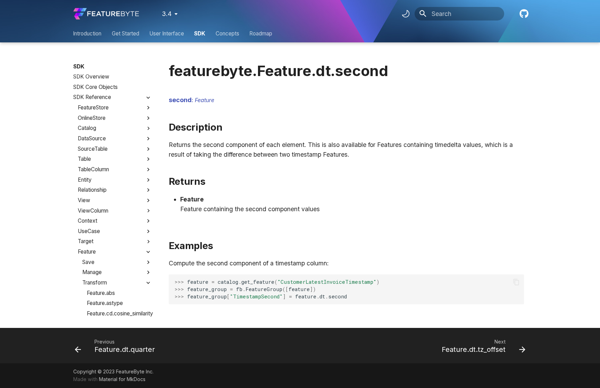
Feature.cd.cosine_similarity (119, 313)
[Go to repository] (523, 14)
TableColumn (93, 169)
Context (87, 220)
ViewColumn (93, 210)
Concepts (227, 33)
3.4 (167, 13)
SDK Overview (91, 76)
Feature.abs (101, 293)
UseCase (89, 231)
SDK (200, 33)
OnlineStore (92, 118)
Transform (94, 282)
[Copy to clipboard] (515, 282)
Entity (85, 179)
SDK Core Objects (95, 87)
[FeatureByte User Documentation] (106, 14)
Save (88, 262)
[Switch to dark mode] (405, 14)
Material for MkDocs (122, 379)
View (84, 200)
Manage (92, 272)
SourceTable (93, 149)
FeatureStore (93, 107)
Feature (87, 251)
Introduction (87, 33)
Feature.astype (105, 303)
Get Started (125, 33)
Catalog (87, 128)
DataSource (92, 138)
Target (85, 241)
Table (84, 159)
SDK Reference (92, 97)
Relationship (92, 190)
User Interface (166, 33)
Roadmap (260, 33)
